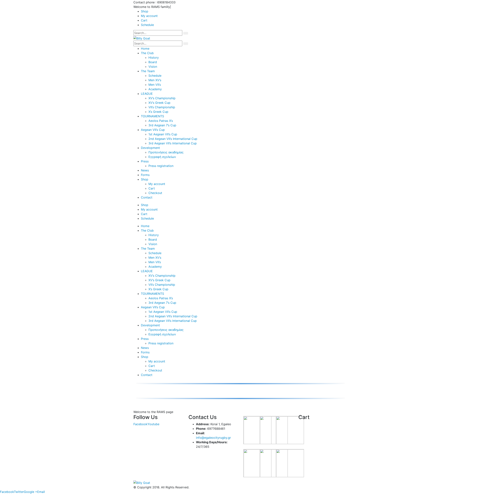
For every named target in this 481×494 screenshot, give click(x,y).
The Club (147, 53)
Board (152, 62)
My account (149, 16)
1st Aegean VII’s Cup (162, 134)
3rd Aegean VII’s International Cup (172, 143)
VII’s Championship (161, 107)
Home (145, 48)
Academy (155, 89)
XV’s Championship (161, 98)
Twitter (19, 492)
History (153, 57)
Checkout (155, 193)
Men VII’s (154, 84)
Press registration (160, 166)
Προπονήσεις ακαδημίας (166, 152)
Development (150, 148)
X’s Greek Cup (158, 112)
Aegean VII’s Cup (153, 130)
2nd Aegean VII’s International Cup (172, 139)
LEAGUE (147, 93)
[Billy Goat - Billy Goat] (141, 38)
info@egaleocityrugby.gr (213, 437)
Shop (144, 11)
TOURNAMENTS (152, 116)
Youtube (153, 424)
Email (41, 492)
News (145, 170)
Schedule (147, 25)
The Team (148, 71)
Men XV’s (154, 80)
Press (145, 161)
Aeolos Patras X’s (160, 121)
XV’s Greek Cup (159, 103)
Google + (30, 492)
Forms (145, 175)
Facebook (140, 424)
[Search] (185, 33)
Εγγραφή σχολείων (162, 157)
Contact (146, 197)
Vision (152, 66)
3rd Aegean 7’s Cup (162, 125)
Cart (144, 20)
